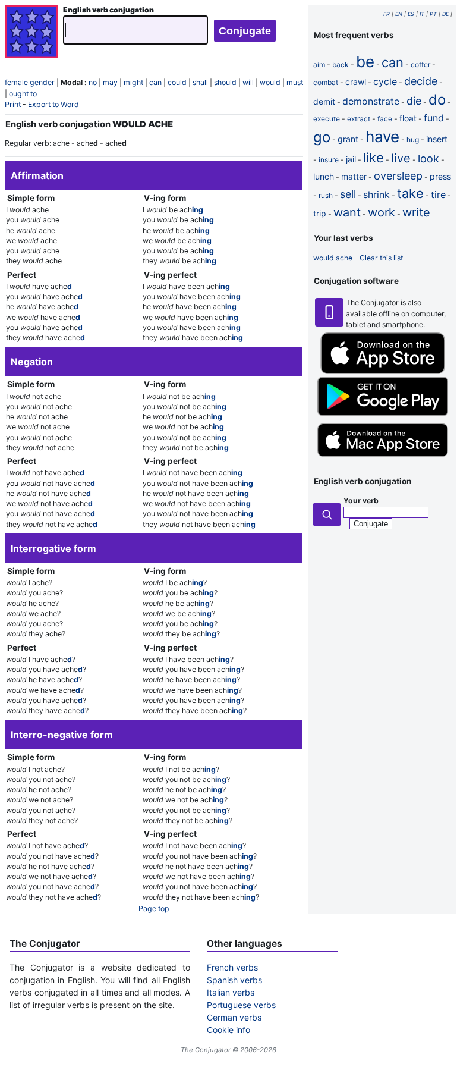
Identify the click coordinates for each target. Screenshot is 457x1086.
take (410, 193)
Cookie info (228, 1030)
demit (324, 101)
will (248, 82)
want (347, 212)
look (428, 158)
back (340, 64)
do (437, 99)
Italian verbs (230, 992)
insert (436, 139)
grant (348, 139)
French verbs (232, 967)
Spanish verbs (234, 980)
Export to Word (53, 104)
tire (438, 194)
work (381, 212)
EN (398, 14)
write (416, 212)
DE (445, 14)
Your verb (361, 500)
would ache (332, 257)
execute (326, 118)
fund (434, 118)
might (133, 82)
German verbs (234, 1017)
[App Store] (382, 371)
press (440, 176)
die (413, 101)
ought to (23, 93)
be (365, 61)
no (93, 82)
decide (420, 81)
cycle (385, 81)
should (225, 82)
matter (354, 176)
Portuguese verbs (241, 1005)
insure (329, 159)
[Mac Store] (382, 458)
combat (325, 82)
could (177, 82)
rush (326, 195)
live (401, 158)
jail (351, 159)
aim (319, 64)
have (382, 136)
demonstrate (370, 101)
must (294, 82)
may (110, 82)
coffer (420, 64)
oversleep (398, 176)
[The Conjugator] (31, 33)
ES (411, 14)
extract (358, 118)
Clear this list (381, 257)
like (373, 157)
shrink (376, 194)
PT (433, 14)
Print (13, 104)
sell (348, 194)
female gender (30, 82)
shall (200, 82)
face (384, 118)
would (270, 82)
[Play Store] (382, 413)
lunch (323, 176)
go (321, 137)
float (408, 118)
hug (412, 139)
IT (422, 14)
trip (319, 213)
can (155, 82)
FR (386, 14)
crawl (355, 82)
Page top (153, 908)
